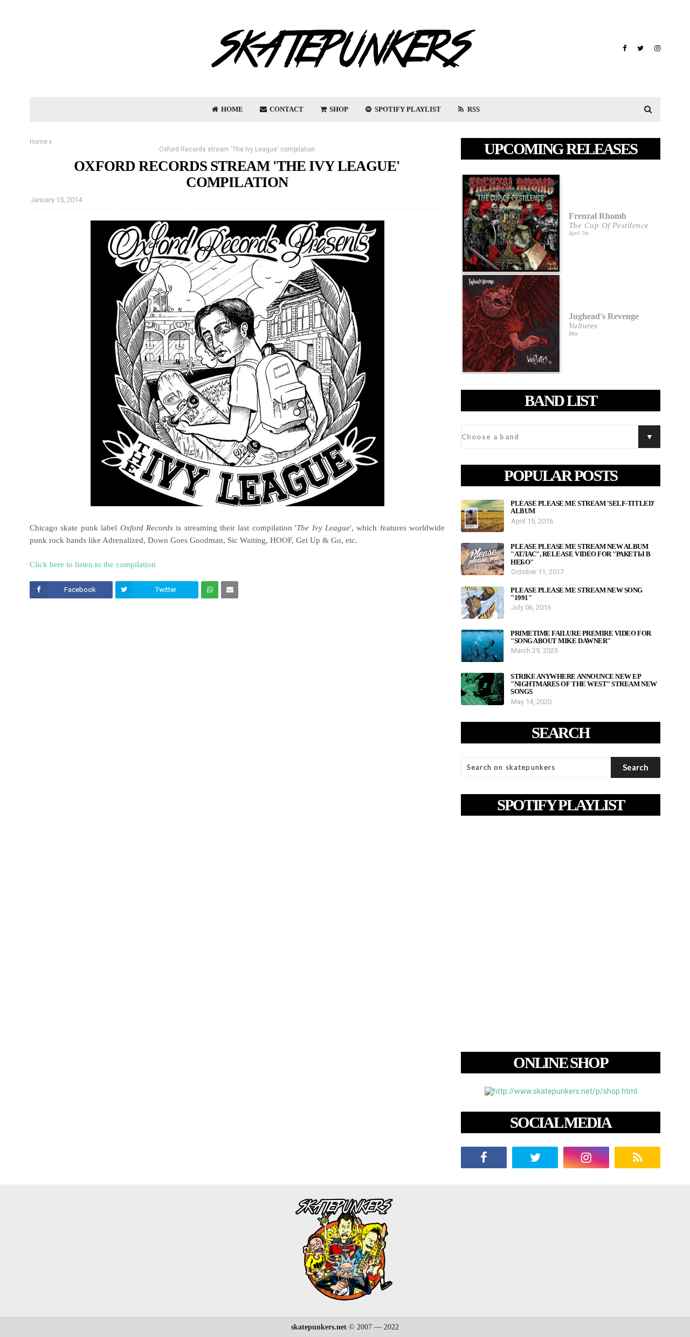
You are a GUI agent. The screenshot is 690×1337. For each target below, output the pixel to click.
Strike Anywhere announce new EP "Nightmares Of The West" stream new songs (583, 684)
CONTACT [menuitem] (285, 109)
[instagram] (656, 48)
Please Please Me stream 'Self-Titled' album (582, 507)
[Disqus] (237, 758)
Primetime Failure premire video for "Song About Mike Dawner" (580, 637)
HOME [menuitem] (231, 109)
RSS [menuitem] (473, 109)
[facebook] (624, 48)
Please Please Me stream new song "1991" (576, 594)
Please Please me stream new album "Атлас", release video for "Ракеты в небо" (580, 554)
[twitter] (640, 48)
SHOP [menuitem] (338, 109)
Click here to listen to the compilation (93, 564)
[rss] (637, 1157)
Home (38, 142)
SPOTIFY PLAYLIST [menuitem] (407, 109)
